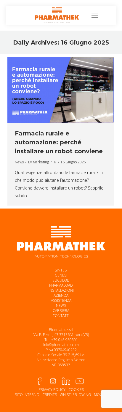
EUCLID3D (61, 280)
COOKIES (76, 389)
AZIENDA (61, 295)
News (19, 162)
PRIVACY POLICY (51, 389)
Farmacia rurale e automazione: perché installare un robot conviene (59, 142)
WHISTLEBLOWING (75, 394)
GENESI (61, 275)
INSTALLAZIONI (61, 290)
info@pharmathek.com (61, 344)
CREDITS (49, 394)
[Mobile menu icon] (94, 15)
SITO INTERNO (27, 394)
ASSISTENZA (61, 300)
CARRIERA (61, 310)
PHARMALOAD (61, 285)
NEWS (61, 305)
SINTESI (61, 270)
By (42, 162)
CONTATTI (61, 315)
